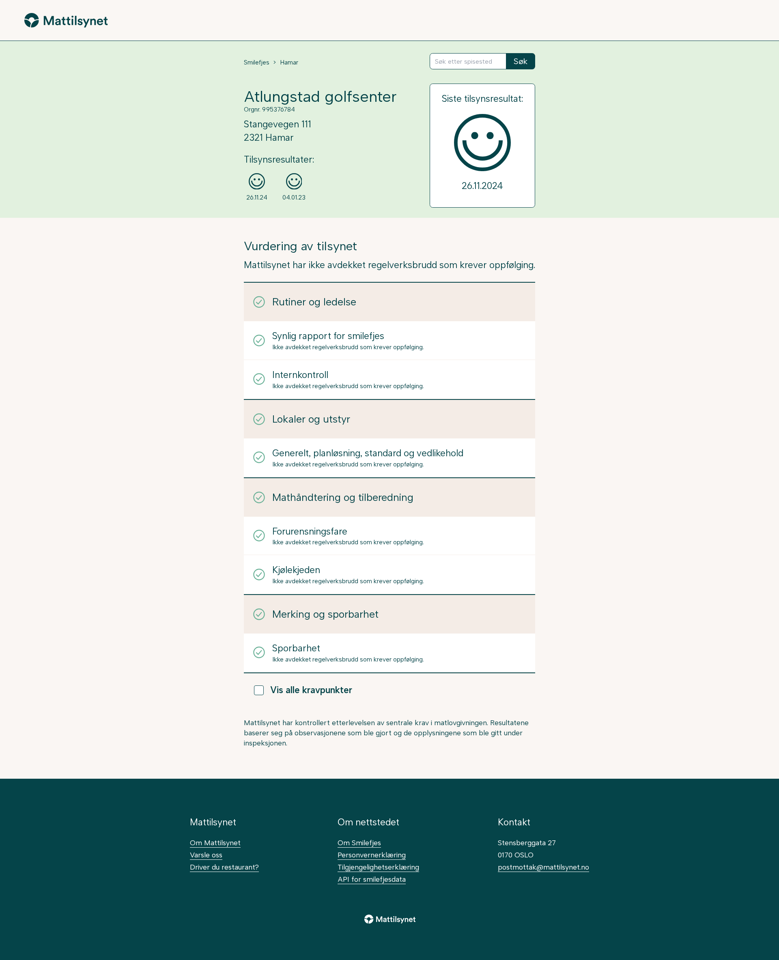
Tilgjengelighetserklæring (378, 867)
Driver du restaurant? (224, 867)
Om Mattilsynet (215, 842)
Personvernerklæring (372, 854)
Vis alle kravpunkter (311, 690)
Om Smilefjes (359, 842)
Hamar (289, 62)
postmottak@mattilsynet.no (543, 867)
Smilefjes (256, 62)
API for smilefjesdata (372, 879)
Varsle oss (206, 854)
